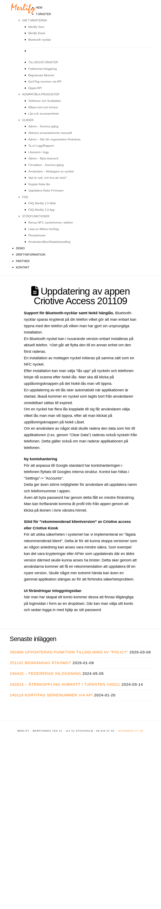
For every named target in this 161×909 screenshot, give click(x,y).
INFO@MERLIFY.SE (131, 731)
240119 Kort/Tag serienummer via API (51, 695)
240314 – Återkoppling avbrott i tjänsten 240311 (65, 684)
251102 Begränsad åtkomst (40, 663)
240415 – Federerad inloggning (45, 673)
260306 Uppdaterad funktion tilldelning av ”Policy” (69, 652)
